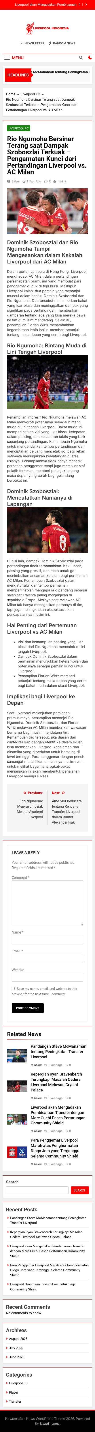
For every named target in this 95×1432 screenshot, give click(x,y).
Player (13, 1392)
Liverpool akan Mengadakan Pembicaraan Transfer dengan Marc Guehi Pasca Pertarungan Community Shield (41, 5)
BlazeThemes (50, 1423)
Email (17, 951)
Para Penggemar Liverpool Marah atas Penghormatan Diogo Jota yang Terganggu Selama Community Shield (49, 1270)
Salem (16, 181)
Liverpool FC (19, 128)
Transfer (15, 1402)
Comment (20, 877)
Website (18, 970)
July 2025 (16, 1348)
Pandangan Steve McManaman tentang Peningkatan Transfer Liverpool (58, 1051)
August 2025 (18, 1339)
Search (12, 1182)
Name (17, 932)
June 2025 (16, 1357)
